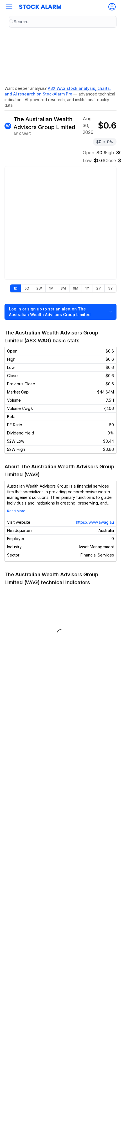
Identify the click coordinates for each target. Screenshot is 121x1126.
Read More (16, 511)
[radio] (15, 288)
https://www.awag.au (95, 522)
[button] (9, 6)
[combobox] (62, 22)
